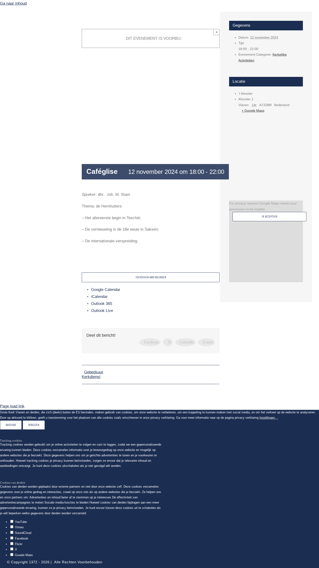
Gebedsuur (93, 372)
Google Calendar (105, 289)
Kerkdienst (91, 377)
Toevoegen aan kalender (150, 277)
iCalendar (99, 296)
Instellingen (267, 417)
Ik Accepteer (269, 216)
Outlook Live (102, 310)
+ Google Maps (253, 110)
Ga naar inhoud (13, 3)
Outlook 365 (101, 303)
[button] (37, 141)
